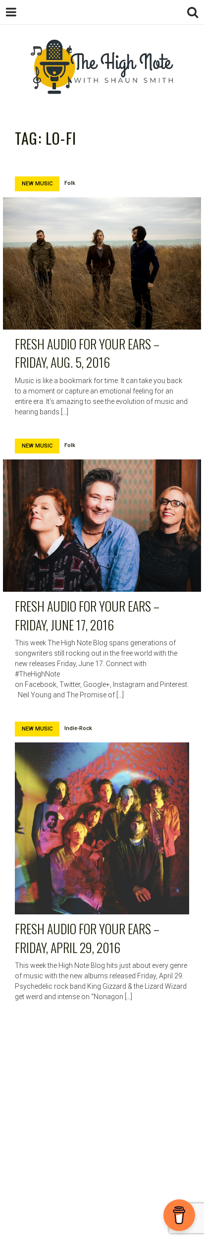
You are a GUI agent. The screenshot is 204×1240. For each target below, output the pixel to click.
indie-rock (78, 728)
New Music (37, 183)
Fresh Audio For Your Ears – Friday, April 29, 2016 (87, 938)
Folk (69, 183)
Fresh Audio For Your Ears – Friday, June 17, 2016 (87, 615)
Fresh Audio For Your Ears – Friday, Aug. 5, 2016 (87, 353)
